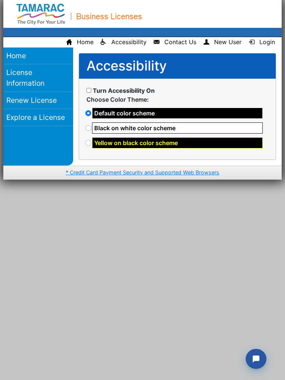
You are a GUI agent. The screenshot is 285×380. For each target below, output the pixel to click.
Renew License (31, 100)
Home (16, 55)
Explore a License (35, 117)
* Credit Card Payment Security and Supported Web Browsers (142, 172)
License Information (25, 78)
